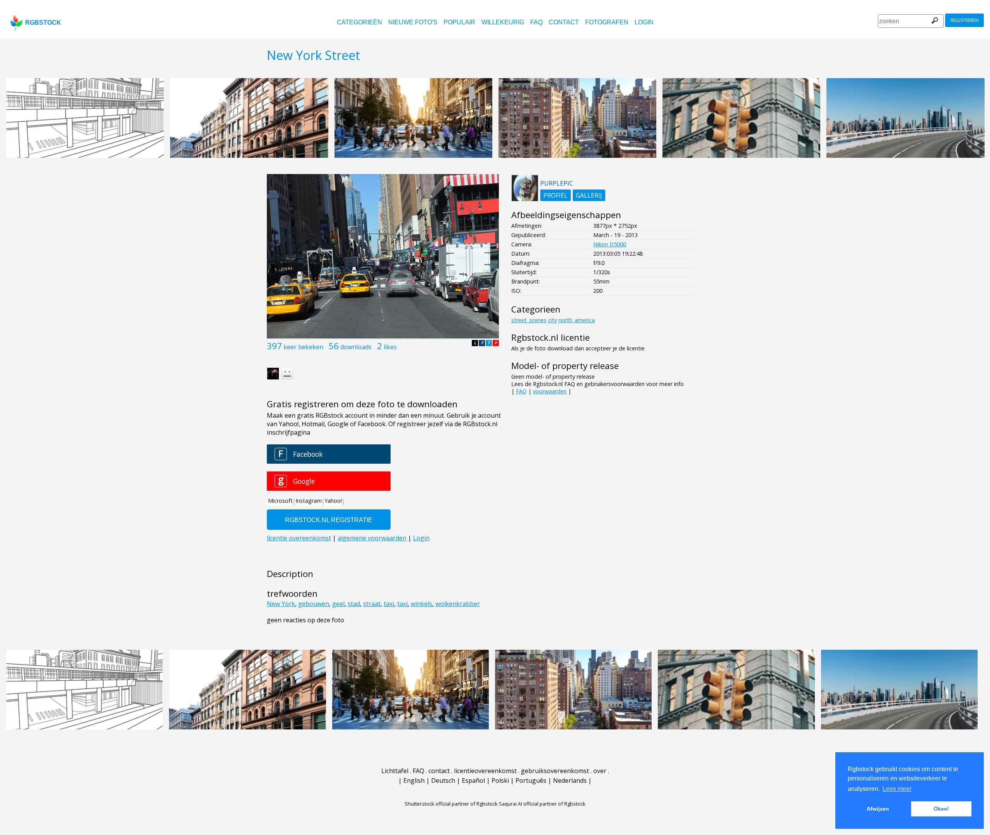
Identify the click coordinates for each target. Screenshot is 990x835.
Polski (500, 780)
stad (354, 603)
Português (530, 780)
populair (459, 22)
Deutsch (443, 780)
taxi (389, 603)
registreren (965, 20)
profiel (555, 195)
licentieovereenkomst (485, 771)
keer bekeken (303, 347)
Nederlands (570, 780)
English (414, 780)
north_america (576, 320)
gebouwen (313, 603)
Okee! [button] (941, 809)
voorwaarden (550, 391)
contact (564, 22)
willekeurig (502, 22)
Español (473, 780)
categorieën (359, 22)
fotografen (606, 22)
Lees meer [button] (896, 788)
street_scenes (528, 320)
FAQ (536, 22)
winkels (421, 603)
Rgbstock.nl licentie (550, 337)
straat (372, 603)
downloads (356, 347)
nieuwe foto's (412, 22)
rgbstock (43, 22)
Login (644, 22)
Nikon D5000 (609, 244)
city (552, 320)
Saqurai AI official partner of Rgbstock (542, 803)
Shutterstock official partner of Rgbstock (451, 803)
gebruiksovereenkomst (555, 771)
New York (281, 603)
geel (338, 603)
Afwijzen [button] (878, 809)
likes (390, 347)
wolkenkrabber (457, 603)
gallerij (589, 195)
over (599, 771)
